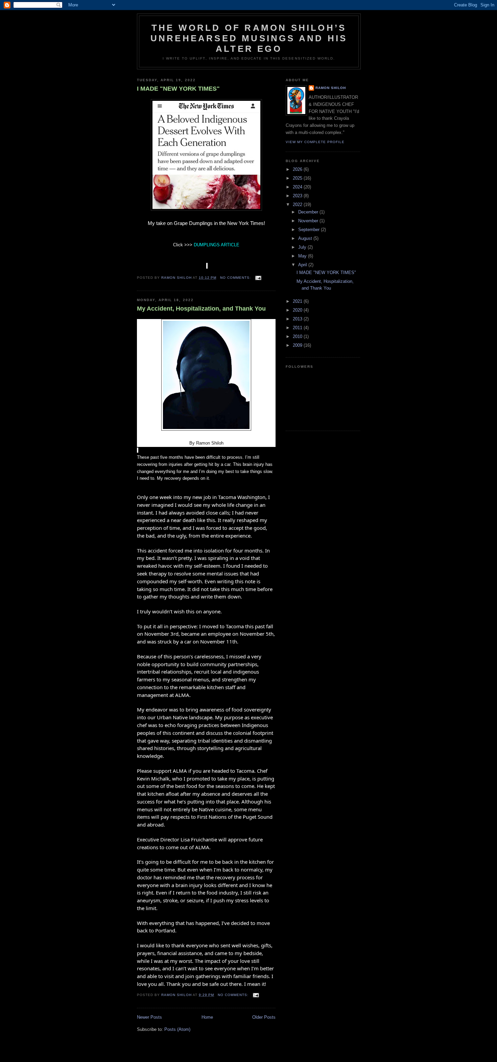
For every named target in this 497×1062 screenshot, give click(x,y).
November (309, 220)
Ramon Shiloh (330, 88)
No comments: (236, 277)
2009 (298, 345)
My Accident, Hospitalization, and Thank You (201, 308)
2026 (298, 169)
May (303, 255)
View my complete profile (315, 142)
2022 (298, 204)
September (309, 229)
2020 (298, 310)
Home (207, 1017)
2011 (298, 327)
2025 (298, 178)
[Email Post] (258, 277)
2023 (298, 195)
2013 (298, 318)
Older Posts (264, 1017)
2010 (298, 336)
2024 (298, 186)
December (309, 211)
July (303, 247)
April (303, 264)
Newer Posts (149, 1017)
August (305, 238)
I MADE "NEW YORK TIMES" (178, 88)
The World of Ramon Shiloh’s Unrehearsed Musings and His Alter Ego (248, 38)
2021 (298, 301)
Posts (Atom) (177, 1029)
